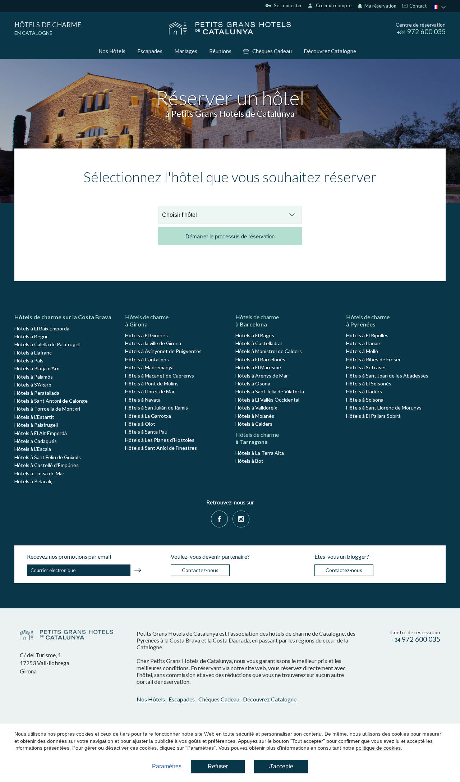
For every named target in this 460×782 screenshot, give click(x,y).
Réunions (220, 51)
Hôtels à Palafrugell (36, 425)
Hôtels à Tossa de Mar (39, 473)
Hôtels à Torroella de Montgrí (47, 409)
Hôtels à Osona (252, 383)
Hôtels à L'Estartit (34, 417)
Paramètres (166, 766)
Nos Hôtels (111, 51)
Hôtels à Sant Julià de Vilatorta (269, 391)
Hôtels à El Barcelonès (260, 359)
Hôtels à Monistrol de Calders (268, 351)
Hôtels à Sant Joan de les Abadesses (387, 375)
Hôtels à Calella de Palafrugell (47, 344)
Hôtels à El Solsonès (368, 383)
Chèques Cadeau (272, 51)
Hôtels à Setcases (366, 367)
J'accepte (281, 766)
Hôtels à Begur (31, 336)
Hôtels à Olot (140, 424)
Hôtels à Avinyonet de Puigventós (163, 351)
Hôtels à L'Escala (32, 449)
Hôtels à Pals (28, 360)
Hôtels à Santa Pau (146, 432)
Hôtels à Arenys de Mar (261, 375)
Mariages (185, 51)
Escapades (149, 51)
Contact (417, 6)
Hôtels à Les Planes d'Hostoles (159, 440)
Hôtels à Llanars (364, 343)
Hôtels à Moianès (254, 416)
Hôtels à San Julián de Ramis (156, 407)
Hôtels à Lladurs (364, 391)
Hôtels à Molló (362, 351)
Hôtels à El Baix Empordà (41, 328)
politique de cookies (378, 748)
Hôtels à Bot (249, 461)
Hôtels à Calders (253, 424)
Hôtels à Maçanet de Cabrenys (159, 375)
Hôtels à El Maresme (258, 367)
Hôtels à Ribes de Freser (373, 359)
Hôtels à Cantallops (147, 359)
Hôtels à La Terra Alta (259, 453)
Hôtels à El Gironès (146, 335)
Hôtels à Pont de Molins (152, 383)
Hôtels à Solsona (364, 400)
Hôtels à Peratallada (36, 393)
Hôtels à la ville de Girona (153, 343)
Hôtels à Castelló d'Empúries (46, 465)
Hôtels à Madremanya (149, 367)
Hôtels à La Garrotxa (148, 416)
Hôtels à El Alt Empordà (40, 433)
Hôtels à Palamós (33, 377)
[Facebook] (219, 518)
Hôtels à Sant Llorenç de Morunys (384, 407)
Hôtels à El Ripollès (367, 335)
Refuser (218, 766)
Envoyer (137, 571)
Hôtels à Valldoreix (256, 407)
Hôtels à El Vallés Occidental (267, 400)
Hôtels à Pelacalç (33, 481)
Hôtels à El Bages (254, 335)
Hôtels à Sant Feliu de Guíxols (47, 457)
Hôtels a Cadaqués (35, 441)
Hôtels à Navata (143, 400)
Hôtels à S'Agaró (32, 384)
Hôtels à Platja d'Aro (37, 368)
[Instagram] (241, 518)
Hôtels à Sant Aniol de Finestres (161, 448)
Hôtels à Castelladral (258, 343)
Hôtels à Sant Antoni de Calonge (51, 401)
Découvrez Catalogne (330, 51)
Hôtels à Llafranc (33, 352)
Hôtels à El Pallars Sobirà (373, 416)
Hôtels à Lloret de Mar (150, 391)
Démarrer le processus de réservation (230, 236)
